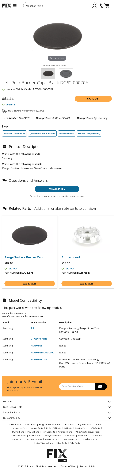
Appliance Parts (52, 439)
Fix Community (11, 418)
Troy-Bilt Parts (48, 431)
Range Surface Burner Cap (23, 257)
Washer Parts (35, 435)
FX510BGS (36, 345)
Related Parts (66, 133)
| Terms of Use (67, 466)
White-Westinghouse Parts (88, 431)
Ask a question (57, 189)
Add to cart (93, 98)
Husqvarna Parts (19, 428)
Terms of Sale (87, 466)
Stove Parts (83, 435)
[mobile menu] (14, 6)
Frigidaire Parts (84, 424)
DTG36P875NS (39, 338)
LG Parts (68, 428)
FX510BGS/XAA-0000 (42, 352)
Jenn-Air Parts (37, 428)
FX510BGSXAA (39, 359)
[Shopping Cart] (106, 5)
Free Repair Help (12, 407)
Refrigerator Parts (53, 435)
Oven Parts (97, 435)
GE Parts (99, 424)
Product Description (14, 133)
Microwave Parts (34, 439)
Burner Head (70, 257)
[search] (94, 6)
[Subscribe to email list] (101, 386)
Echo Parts (70, 424)
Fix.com (7, 401)
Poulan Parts (33, 431)
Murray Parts (18, 431)
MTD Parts (95, 428)
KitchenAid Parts (53, 428)
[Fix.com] (6, 6)
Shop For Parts (11, 412)
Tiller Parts (75, 443)
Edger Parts (62, 443)
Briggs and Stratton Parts (50, 424)
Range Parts (17, 439)
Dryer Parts (70, 435)
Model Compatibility (89, 133)
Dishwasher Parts (18, 435)
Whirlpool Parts (65, 431)
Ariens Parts (30, 424)
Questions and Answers (42, 133)
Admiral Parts (15, 424)
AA (32, 328)
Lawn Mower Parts (71, 439)
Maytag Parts (81, 428)
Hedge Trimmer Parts (43, 443)
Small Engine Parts (91, 439)
